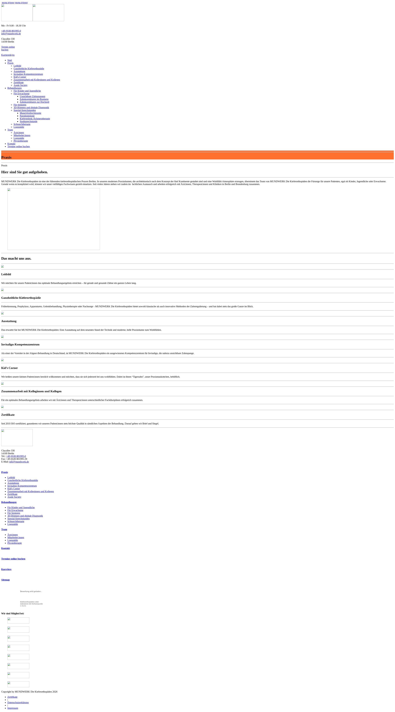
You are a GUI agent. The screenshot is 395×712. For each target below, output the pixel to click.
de (10, 55)
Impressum (12, 708)
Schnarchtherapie (22, 124)
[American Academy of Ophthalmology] (18, 659)
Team (10, 129)
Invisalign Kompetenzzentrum (28, 74)
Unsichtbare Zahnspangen (32, 96)
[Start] (32, 20)
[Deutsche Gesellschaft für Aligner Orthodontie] (18, 668)
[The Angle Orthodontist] (18, 677)
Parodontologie (27, 116)
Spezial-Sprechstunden (25, 110)
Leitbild (17, 65)
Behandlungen (14, 88)
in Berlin (31, 604)
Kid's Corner (20, 77)
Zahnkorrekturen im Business (34, 99)
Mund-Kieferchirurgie (30, 113)
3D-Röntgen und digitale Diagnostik (31, 107)
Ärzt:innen (19, 132)
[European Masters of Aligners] (18, 686)
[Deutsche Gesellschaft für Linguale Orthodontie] (18, 650)
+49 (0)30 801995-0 (11, 31)
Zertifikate (19, 82)
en (13, 55)
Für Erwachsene (21, 93)
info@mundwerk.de (11, 33)
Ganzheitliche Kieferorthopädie (29, 68)
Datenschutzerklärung (18, 702)
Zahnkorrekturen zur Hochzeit (34, 102)
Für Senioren (20, 104)
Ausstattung (19, 71)
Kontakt (11, 143)
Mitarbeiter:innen (22, 135)
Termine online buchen (18, 146)
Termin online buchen (8, 48)
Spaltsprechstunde (28, 121)
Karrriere (6, 569)
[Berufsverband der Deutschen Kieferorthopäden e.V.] (18, 631)
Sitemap (5, 579)
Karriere (5, 55)
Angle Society (20, 85)
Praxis (10, 63)
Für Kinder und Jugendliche (27, 90)
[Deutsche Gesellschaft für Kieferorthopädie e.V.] (18, 641)
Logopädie (19, 127)
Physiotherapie (21, 141)
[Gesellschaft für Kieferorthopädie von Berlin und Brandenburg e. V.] (18, 622)
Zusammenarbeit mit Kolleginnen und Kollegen (37, 79)
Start (9, 60)
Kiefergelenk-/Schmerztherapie (35, 118)
